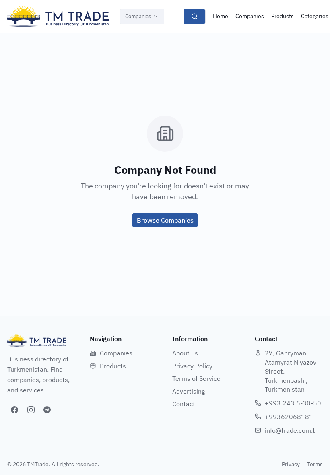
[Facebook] (14, 410)
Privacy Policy (192, 366)
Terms (315, 464)
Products (282, 16)
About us (185, 353)
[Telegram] (47, 410)
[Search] (194, 16)
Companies (138, 16)
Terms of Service (196, 378)
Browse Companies (165, 220)
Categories (314, 16)
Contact (183, 404)
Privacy (291, 464)
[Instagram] (31, 410)
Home (220, 16)
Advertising (188, 391)
